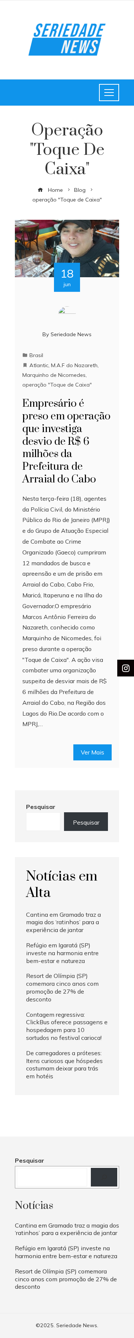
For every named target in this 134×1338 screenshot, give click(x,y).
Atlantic (38, 365)
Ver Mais (92, 752)
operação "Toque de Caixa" (57, 384)
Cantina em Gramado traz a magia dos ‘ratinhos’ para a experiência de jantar (63, 922)
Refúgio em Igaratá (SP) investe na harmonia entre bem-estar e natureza (62, 953)
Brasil (36, 355)
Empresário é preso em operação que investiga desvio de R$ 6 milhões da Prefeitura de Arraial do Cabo (66, 441)
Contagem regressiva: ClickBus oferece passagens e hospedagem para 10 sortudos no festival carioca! (67, 1026)
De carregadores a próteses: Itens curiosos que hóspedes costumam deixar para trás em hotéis (64, 1064)
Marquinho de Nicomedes (54, 375)
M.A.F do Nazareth (74, 365)
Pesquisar (40, 806)
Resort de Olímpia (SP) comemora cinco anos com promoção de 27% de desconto (62, 987)
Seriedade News (71, 334)
